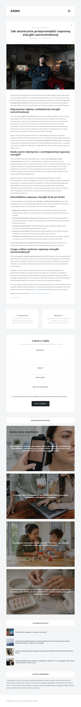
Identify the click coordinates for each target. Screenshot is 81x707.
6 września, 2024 (46, 38)
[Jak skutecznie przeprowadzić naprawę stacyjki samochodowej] (40, 66)
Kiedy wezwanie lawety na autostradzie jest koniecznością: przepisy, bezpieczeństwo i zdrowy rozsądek (42, 642)
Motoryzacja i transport (41, 27)
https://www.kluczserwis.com (41, 293)
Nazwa (41, 368)
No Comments (15, 297)
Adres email (40, 377)
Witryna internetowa (40, 387)
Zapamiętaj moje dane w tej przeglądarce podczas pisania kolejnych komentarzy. (40, 396)
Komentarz (40, 350)
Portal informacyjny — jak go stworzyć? (31, 632)
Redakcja (34, 38)
